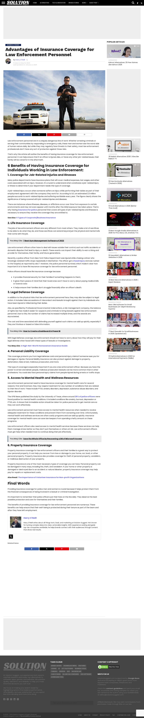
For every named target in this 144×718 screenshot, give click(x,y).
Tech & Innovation (58, 3)
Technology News (69, 665)
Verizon (62, 671)
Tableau (54, 671)
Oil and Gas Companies (71, 674)
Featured (82, 665)
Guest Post (93, 3)
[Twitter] (11, 537)
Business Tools (80, 668)
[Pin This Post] (54, 134)
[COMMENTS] (84, 134)
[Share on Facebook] (24, 134)
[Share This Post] (39, 134)
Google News (133, 678)
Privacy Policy (105, 715)
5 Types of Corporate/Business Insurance (36, 217)
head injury (79, 261)
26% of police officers (85, 396)
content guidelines (114, 688)
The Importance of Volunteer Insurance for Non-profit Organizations (51, 477)
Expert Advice (56, 665)
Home (35, 3)
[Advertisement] (72, 23)
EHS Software (86, 674)
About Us (87, 715)
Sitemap (95, 715)
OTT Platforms (67, 668)
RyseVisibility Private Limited (30, 716)
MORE (84, 3)
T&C (113, 715)
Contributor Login (123, 715)
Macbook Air (76, 671)
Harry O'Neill (20, 60)
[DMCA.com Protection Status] (109, 668)
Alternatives (44, 3)
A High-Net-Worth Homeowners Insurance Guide (44, 346)
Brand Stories (74, 3)
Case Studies (55, 674)
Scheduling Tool (57, 677)
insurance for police (27, 210)
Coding (53, 668)
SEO (68, 671)
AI (59, 668)
